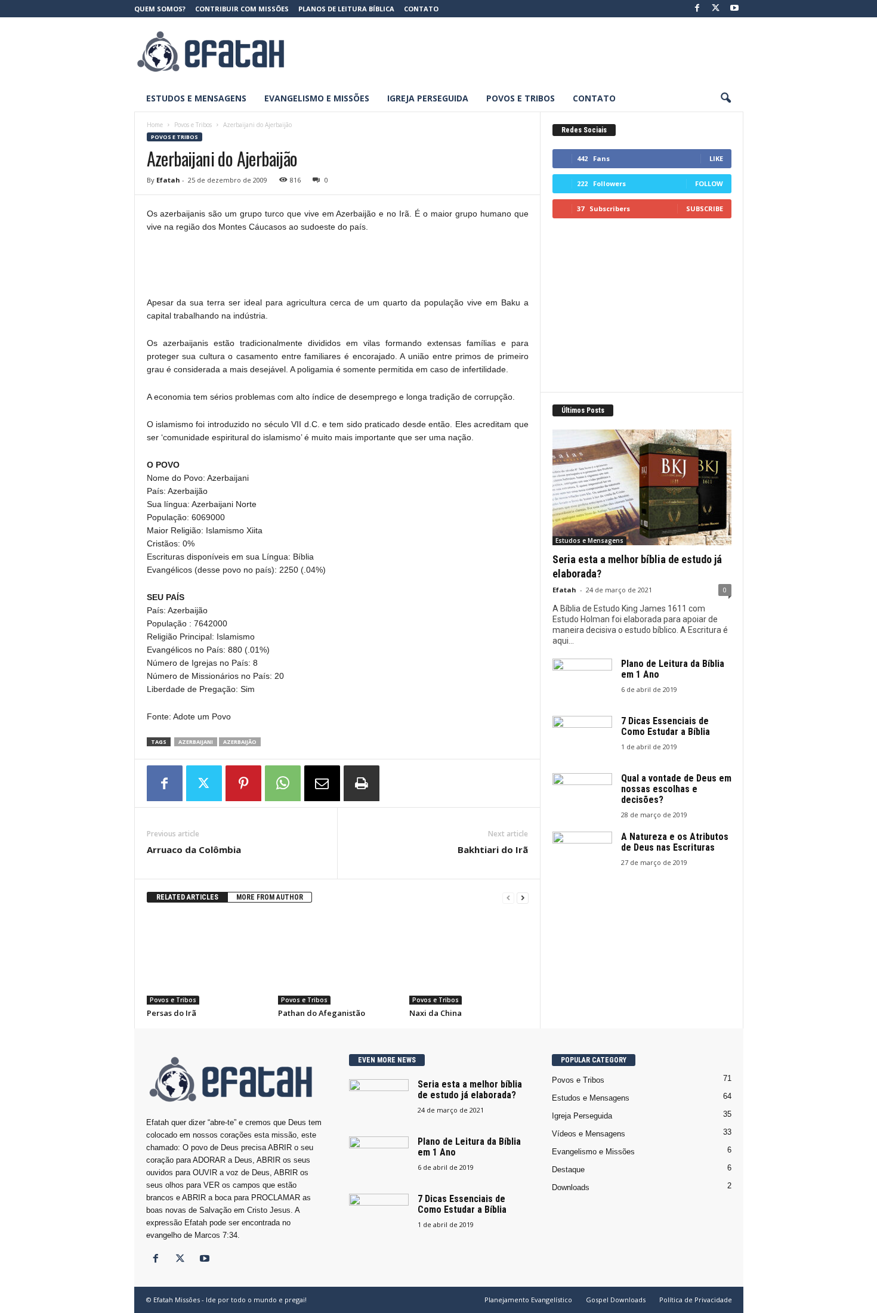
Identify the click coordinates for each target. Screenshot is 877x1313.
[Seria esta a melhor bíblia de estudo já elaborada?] (641, 487)
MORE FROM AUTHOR (269, 897)
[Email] (322, 783)
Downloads (570, 1187)
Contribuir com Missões (242, 8)
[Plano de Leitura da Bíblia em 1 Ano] (582, 681)
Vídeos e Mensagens (588, 1133)
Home (155, 125)
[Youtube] (734, 8)
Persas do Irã (171, 1013)
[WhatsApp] (283, 783)
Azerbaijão (240, 742)
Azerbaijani (195, 742)
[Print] (361, 783)
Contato (421, 8)
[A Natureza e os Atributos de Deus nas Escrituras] (582, 854)
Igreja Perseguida (427, 98)
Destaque (568, 1169)
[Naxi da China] (469, 960)
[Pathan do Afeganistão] (337, 960)
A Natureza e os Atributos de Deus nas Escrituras (674, 842)
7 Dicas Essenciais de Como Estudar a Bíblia (665, 726)
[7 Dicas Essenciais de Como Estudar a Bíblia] (582, 738)
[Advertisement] (526, 51)
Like (716, 158)
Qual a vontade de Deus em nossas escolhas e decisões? (676, 789)
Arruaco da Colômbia (194, 849)
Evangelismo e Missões (316, 98)
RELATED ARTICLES (187, 897)
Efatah (168, 179)
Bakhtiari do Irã (493, 849)
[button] (725, 98)
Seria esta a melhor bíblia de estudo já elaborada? (470, 1090)
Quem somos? (160, 8)
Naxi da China (435, 1013)
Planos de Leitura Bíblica (346, 8)
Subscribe (704, 208)
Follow (709, 183)
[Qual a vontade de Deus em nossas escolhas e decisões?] (582, 795)
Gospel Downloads (616, 1299)
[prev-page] (508, 897)
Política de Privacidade (695, 1299)
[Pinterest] (243, 783)
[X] (716, 8)
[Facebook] (697, 8)
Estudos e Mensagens (196, 98)
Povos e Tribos (520, 98)
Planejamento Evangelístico (528, 1299)
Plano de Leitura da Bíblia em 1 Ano (672, 669)
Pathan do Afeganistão (321, 1013)
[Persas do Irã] (206, 960)
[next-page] (523, 897)
